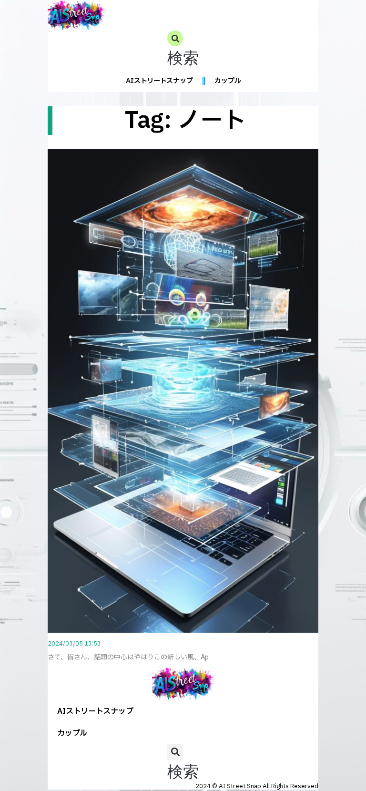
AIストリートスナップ (159, 81)
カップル (227, 81)
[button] (183, 50)
